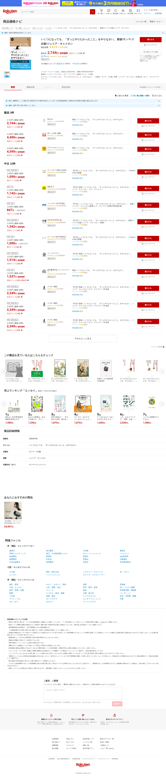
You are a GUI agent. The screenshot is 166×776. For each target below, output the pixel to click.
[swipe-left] (4, 371)
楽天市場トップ (7, 28)
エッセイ (49, 28)
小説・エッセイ (37, 28)
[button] (109, 11)
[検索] (92, 11)
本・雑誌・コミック (23, 28)
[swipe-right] (162, 371)
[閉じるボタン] (163, 33)
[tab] (13, 87)
